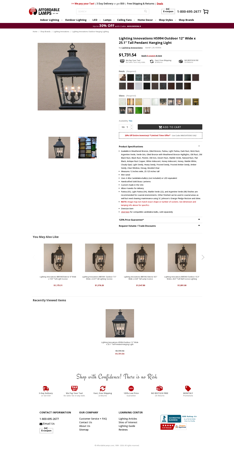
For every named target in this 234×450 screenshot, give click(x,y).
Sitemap (84, 429)
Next (203, 257)
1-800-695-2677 (49, 419)
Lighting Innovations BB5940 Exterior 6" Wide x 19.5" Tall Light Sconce (58, 278)
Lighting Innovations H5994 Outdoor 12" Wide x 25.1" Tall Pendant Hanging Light (119, 343)
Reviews (123, 429)
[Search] (145, 11)
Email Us (48, 423)
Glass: (127, 95)
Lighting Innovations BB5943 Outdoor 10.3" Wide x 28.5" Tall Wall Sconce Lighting (181, 278)
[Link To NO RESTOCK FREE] (159, 388)
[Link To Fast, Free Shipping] (102, 388)
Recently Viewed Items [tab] (49, 300)
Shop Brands (186, 19)
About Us (84, 426)
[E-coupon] (168, 11)
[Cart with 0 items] (206, 11)
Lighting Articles (128, 418)
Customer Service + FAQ (93, 418)
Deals (160, 3)
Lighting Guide (127, 426)
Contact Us (85, 422)
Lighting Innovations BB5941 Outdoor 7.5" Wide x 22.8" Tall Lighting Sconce (99, 278)
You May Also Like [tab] (46, 237)
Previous (34, 257)
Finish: (127, 71)
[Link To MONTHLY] (188, 388)
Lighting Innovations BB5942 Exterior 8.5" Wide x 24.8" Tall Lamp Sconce (140, 278)
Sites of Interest (128, 422)
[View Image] (59, 147)
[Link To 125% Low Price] (131, 388)
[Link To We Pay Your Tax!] (74, 388)
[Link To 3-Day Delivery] (46, 388)
